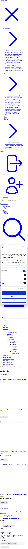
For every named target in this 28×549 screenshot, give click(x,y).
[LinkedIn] (1, 538)
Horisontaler (14, 346)
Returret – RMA (6, 516)
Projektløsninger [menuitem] (6, 28)
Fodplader (14, 344)
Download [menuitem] (5, 118)
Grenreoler (5, 325)
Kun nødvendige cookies (14, 300)
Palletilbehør (10, 337)
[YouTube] (3, 538)
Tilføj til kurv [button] (4, 417)
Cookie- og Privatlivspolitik (9, 525)
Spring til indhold (3, 0)
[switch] (24, 275)
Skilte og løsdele (15, 353)
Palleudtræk (5, 355)
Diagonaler (14, 342)
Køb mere (5, 547)
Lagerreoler (5, 327)
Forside (1, 366)
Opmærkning (5, 329)
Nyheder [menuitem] (4, 114)
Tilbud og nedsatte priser (8, 364)
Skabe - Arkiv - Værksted (8, 360)
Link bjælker (14, 347)
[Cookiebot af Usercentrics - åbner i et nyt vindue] (20, 247)
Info (3, 522)
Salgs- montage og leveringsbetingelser (11, 518)
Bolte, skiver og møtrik (12, 332)
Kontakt (1, 151)
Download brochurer (7, 515)
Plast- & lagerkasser (7, 357)
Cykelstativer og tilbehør (8, 323)
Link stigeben (14, 349)
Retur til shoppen (12, 543)
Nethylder (9, 334)
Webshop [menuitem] (5, 117)
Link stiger (14, 351)
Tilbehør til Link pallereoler (13, 341)
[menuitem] (15, 206)
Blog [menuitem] (4, 115)
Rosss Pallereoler (10, 339)
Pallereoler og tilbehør (7, 330)
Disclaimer (5, 523)
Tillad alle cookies (14, 292)
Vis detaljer (21, 288)
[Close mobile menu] (12, 25)
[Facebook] (2, 538)
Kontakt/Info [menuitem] (5, 119)
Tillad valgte (14, 296)
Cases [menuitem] (4, 73)
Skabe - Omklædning (7, 362)
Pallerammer (10, 335)
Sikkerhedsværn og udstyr (8, 359)
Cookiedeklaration (7, 526)
